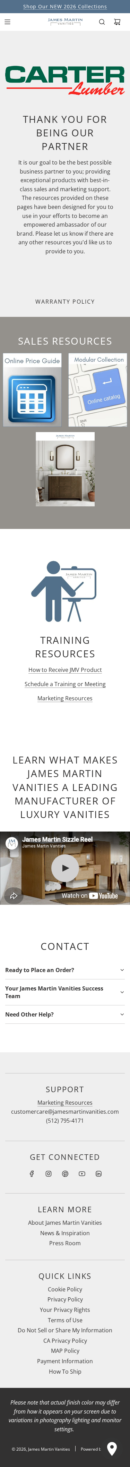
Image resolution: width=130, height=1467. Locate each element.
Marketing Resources (65, 698)
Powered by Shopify (100, 1449)
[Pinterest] (65, 1173)
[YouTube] (81, 1173)
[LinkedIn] (98, 1173)
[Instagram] (48, 1173)
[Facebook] (32, 1173)
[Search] (102, 21)
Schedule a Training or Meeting (65, 684)
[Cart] (117, 21)
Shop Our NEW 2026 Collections (65, 6)
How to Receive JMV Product (65, 670)
